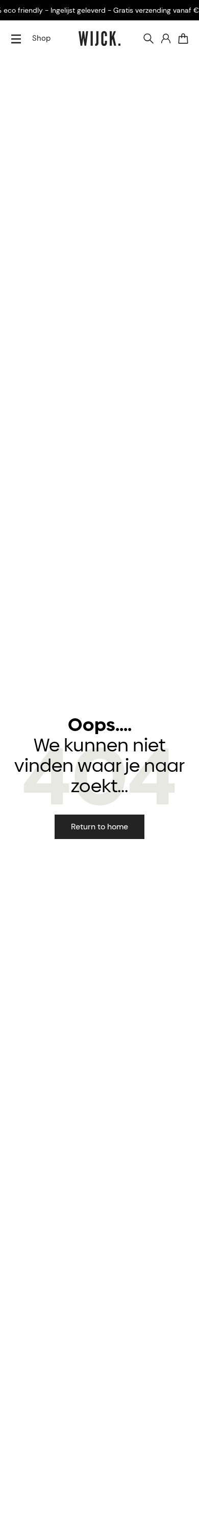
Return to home (99, 826)
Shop (41, 38)
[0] (183, 39)
